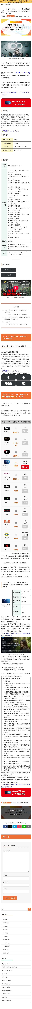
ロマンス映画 (6, 987)
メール (5, 882)
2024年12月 (6, 939)
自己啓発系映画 (7, 1000)
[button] (5, 826)
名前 (5, 875)
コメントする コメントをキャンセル (17, 324)
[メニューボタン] (1, 1)
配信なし (25, 431)
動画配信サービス (11, 16)
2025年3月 (6, 929)
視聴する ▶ (25, 467)
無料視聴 (26, 802)
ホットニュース (7, 980)
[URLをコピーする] (28, 826)
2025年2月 (6, 933)
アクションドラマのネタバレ (10, 967)
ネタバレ (5, 977)
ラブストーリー (7, 984)
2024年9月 (6, 949)
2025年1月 (6, 936)
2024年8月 (6, 953)
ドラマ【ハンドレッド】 (23, 73)
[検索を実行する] (29, 909)
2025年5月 (6, 923)
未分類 (5, 997)
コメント (7, 322)
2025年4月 (6, 926)
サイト (5, 889)
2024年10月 (6, 946)
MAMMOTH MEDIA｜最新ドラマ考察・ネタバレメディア (16, 1)
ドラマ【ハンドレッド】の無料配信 (17, 314)
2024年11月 (6, 943)
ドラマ (5, 974)
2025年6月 (6, 919)
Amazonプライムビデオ (18, 802)
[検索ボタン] (31, 1)
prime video (6, 963)
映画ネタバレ (6, 994)
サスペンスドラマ (7, 970)
